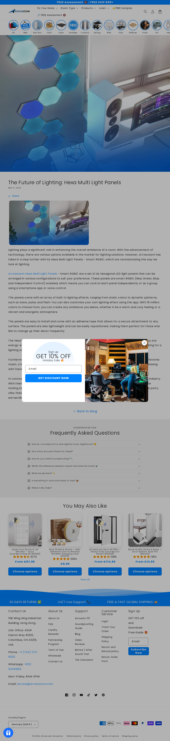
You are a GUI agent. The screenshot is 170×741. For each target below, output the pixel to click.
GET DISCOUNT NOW (53, 378)
